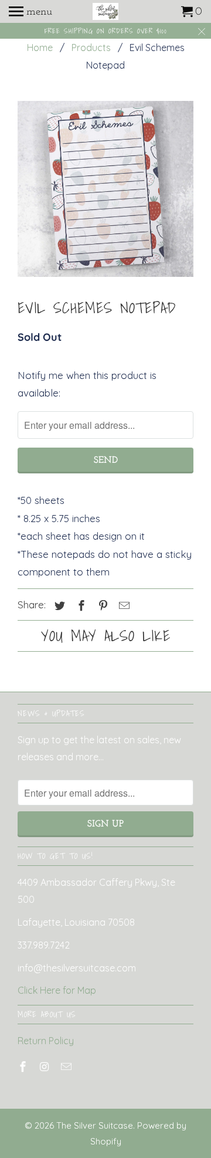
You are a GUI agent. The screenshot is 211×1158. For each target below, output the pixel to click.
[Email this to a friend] (122, 605)
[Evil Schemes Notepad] (105, 189)
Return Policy (46, 1041)
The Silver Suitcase (94, 1125)
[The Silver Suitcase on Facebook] (24, 1067)
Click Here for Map (57, 990)
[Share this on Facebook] (79, 605)
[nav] (30, 11)
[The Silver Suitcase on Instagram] (45, 1067)
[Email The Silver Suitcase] (67, 1067)
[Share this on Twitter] (58, 605)
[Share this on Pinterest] (101, 605)
